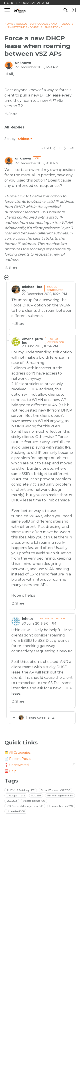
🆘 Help (10, 771)
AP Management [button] (60, 795)
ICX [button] (36, 795)
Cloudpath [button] (16, 795)
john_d (27, 619)
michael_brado (32, 288)
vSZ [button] (12, 800)
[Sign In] (74, 10)
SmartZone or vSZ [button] (55, 790)
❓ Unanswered (40, 765)
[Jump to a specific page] (72, 148)
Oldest (24, 139)
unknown (23, 63)
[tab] (14, 127)
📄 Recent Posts (17, 759)
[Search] (66, 10)
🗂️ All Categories (17, 753)
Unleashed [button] (16, 811)
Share (10, 114)
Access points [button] (34, 800)
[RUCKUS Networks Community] (19, 10)
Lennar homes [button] (61, 806)
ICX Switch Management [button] (25, 806)
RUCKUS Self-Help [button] (21, 790)
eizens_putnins (32, 341)
